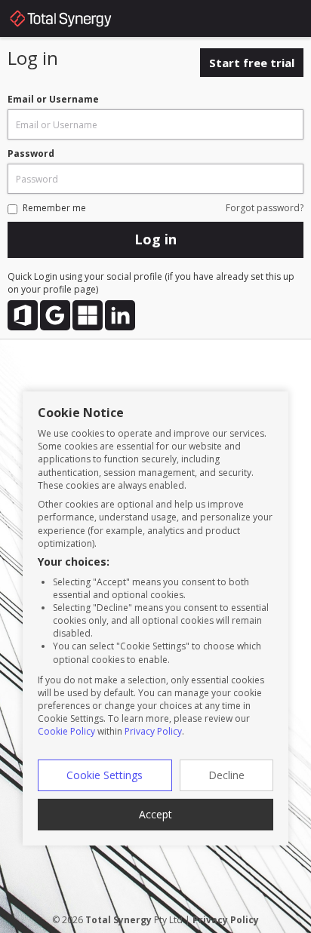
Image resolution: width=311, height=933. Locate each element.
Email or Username (53, 99)
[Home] (75, 21)
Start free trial (251, 62)
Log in (155, 239)
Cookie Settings (104, 775)
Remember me (54, 207)
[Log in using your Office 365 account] (23, 315)
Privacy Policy (153, 731)
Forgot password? (264, 207)
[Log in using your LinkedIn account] (120, 315)
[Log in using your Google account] (55, 315)
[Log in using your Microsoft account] (87, 315)
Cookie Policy (66, 731)
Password (31, 153)
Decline (226, 775)
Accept (155, 814)
